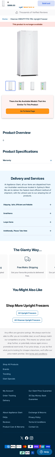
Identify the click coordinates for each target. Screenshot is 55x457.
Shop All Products (10, 364)
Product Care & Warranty (13, 427)
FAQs (5, 417)
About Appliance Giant (12, 412)
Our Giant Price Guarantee (40, 391)
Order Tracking (9, 395)
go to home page (27, 111)
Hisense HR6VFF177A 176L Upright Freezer (29, 19)
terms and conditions (38, 354)
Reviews (6, 422)
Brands (6, 369)
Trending (7, 374)
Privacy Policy (34, 417)
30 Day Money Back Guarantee (37, 397)
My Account (8, 391)
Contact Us (33, 427)
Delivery (6, 400)
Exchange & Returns (37, 412)
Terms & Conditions (37, 422)
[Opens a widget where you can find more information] (44, 452)
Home (5, 19)
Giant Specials (9, 379)
